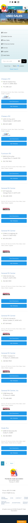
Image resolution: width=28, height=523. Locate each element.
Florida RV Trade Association (4, 8)
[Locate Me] (19, 61)
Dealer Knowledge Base (5, 503)
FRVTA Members (4, 498)
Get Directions (14, 101)
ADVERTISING (16, 503)
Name (14, 66)
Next (11, 463)
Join (11, 498)
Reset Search (14, 69)
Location (21, 66)
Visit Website (14, 106)
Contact (18, 498)
